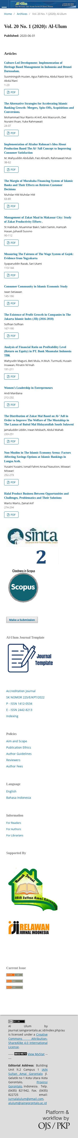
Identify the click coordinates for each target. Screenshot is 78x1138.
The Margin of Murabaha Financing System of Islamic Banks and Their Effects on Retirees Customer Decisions (38, 185)
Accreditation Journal (21, 691)
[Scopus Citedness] (23, 601)
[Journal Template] (32, 673)
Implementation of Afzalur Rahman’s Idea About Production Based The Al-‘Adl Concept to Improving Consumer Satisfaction (37, 148)
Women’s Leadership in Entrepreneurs (28, 387)
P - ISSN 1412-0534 (19, 704)
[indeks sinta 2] (32, 563)
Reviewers (13, 760)
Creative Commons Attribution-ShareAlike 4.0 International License (28, 1040)
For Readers (13, 823)
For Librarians (14, 835)
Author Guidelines (19, 754)
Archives (22, 14)
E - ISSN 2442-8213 (19, 710)
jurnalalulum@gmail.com (25, 1099)
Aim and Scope (16, 741)
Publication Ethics (18, 747)
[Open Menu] (4, 9)
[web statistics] (20, 1054)
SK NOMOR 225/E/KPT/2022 (25, 697)
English (11, 791)
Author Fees (14, 766)
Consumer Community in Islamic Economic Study (36, 286)
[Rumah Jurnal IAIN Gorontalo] (32, 915)
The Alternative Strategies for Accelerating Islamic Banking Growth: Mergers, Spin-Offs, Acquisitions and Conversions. (39, 108)
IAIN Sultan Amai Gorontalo (28, 1072)
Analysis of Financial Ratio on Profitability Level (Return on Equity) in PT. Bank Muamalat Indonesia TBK (37, 351)
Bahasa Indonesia (18, 798)
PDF (13, 92)
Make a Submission (22, 620)
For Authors (13, 829)
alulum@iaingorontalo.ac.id (27, 1103)
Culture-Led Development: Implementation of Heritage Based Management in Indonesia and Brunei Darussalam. (38, 67)
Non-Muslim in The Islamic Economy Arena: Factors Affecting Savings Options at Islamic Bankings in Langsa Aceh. (37, 457)
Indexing (12, 716)
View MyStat (36, 1054)
